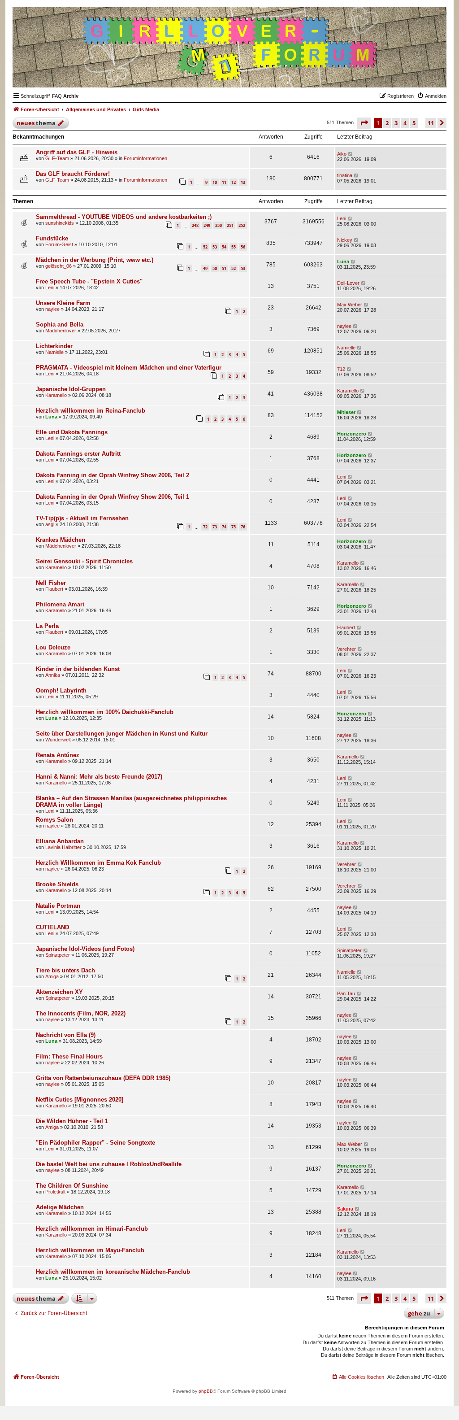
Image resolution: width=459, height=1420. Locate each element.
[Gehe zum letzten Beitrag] (351, 154)
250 (218, 225)
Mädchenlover (60, 330)
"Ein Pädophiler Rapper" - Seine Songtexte (95, 1142)
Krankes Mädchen (60, 539)
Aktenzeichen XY (59, 992)
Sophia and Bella (59, 324)
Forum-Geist (59, 244)
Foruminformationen (145, 158)
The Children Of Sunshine (72, 1185)
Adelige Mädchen (60, 1207)
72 (205, 527)
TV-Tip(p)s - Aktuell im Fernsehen (82, 518)
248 (195, 225)
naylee (52, 309)
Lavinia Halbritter (63, 847)
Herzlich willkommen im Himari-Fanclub (92, 1228)
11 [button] (431, 123)
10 (214, 182)
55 (233, 247)
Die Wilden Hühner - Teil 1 (72, 1121)
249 (207, 225)
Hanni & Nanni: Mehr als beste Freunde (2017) (99, 776)
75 (233, 527)
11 (224, 182)
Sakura (345, 1208)
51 (224, 268)
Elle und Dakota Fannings (72, 432)
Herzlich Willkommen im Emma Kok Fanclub (98, 862)
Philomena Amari (60, 604)
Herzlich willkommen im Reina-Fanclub (90, 410)
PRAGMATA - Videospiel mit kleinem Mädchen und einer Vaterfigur (128, 367)
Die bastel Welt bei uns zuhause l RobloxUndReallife (109, 1164)
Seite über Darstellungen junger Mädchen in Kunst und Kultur (122, 733)
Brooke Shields (57, 884)
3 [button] (396, 123)
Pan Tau (346, 993)
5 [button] (414, 123)
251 (230, 225)
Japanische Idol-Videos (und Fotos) (85, 948)
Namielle (54, 352)
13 (243, 182)
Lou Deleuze (53, 647)
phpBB (206, 1391)
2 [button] (387, 123)
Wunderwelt (58, 739)
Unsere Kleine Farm (63, 303)
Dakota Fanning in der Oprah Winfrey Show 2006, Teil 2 (112, 475)
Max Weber (349, 304)
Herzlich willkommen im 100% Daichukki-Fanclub (104, 712)
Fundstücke (52, 238)
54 (224, 247)
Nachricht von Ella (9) (65, 1035)
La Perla (47, 626)
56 (243, 247)
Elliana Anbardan (60, 841)
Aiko (341, 154)
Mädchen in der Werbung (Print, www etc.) (94, 260)
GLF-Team (57, 158)
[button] (364, 123)
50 (214, 268)
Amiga (52, 976)
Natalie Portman (58, 905)
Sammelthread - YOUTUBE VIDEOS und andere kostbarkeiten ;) (124, 216)
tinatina (344, 175)
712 (341, 369)
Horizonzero (351, 433)
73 (214, 527)
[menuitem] (57, 96)
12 (233, 182)
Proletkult (55, 1191)
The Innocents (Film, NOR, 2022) (81, 1013)
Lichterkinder (54, 346)
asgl (49, 524)
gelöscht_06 (58, 266)
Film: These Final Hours (69, 1056)
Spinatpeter (57, 955)
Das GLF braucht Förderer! (73, 173)
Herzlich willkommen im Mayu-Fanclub (90, 1250)
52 (205, 247)
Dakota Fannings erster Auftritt (78, 453)
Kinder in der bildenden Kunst (78, 669)
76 (243, 527)
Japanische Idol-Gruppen (71, 389)
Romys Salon (54, 819)
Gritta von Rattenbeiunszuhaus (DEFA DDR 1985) (103, 1078)
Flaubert (54, 589)
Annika (52, 675)
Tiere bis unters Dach (65, 970)
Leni (341, 218)
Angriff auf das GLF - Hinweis (76, 152)
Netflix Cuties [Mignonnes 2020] (79, 1099)
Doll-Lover (348, 283)
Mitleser (346, 412)
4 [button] (405, 123)
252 (241, 225)
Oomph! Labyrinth (61, 690)
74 (224, 527)
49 (205, 268)
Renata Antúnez (57, 755)
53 (214, 247)
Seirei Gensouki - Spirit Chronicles (84, 561)
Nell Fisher (51, 582)
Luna (343, 261)
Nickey (344, 240)
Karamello (56, 395)
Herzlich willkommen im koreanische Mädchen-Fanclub (113, 1271)
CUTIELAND (52, 927)
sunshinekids (59, 223)
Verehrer (346, 649)
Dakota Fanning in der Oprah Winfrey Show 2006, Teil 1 (112, 496)
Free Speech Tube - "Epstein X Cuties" (89, 281)
